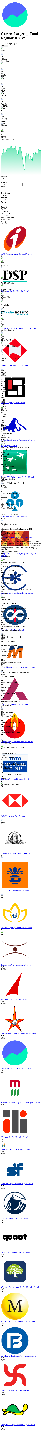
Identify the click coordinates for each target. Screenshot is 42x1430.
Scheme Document (24, 537)
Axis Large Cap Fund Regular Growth (15, 704)
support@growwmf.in (9, 446)
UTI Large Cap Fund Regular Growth (15, 890)
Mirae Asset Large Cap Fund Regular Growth (18, 667)
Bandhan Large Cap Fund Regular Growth (17, 742)
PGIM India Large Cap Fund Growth (15, 1218)
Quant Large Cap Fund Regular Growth (16, 1253)
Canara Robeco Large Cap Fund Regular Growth (19, 328)
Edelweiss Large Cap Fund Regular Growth (17, 593)
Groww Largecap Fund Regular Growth (16, 1068)
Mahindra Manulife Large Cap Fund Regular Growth (20, 1103)
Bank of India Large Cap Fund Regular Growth (18, 1034)
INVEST (4, 46)
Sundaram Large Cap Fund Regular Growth (17, 1184)
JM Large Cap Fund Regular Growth (14, 999)
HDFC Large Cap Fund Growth (13, 403)
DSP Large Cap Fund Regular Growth (15, 291)
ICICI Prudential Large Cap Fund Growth (16, 254)
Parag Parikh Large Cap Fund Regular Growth (18, 1425)
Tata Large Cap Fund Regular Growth (15, 779)
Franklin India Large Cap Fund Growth (15, 853)
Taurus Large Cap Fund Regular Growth (16, 965)
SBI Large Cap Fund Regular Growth (15, 516)
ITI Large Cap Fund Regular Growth (14, 1137)
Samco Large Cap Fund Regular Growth (16, 1390)
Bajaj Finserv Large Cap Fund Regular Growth (18, 1356)
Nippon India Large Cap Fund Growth (15, 365)
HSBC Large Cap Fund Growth (13, 816)
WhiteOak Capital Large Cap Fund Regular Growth (20, 1287)
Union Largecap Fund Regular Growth (15, 1149)
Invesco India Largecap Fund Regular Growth (18, 440)
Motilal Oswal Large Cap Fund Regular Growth (19, 1321)
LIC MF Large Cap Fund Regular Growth (16, 928)
